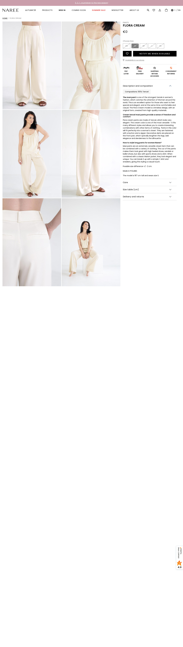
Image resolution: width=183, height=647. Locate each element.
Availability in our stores (134, 60)
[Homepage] (10, 10)
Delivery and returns (133, 196)
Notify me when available (154, 53)
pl (175, 10)
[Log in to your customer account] (160, 10)
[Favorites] (154, 10)
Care (125, 182)
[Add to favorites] (127, 53)
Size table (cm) (131, 189)
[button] (148, 10)
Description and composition (138, 85)
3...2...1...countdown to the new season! (91, 3)
